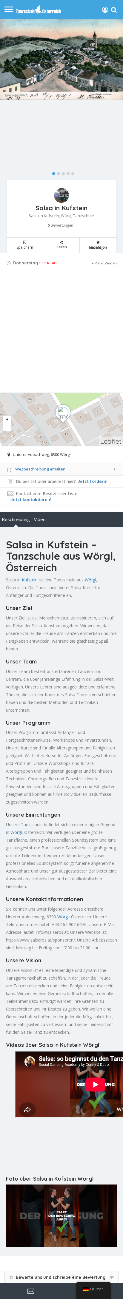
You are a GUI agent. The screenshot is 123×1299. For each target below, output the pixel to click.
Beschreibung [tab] (16, 519)
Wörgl (90, 580)
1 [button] (52, 172)
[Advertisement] (61, 331)
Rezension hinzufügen (98, 247)
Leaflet (111, 441)
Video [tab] (40, 519)
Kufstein (30, 580)
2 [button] (57, 172)
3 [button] (61, 172)
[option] (61, 59)
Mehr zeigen (105, 263)
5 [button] (71, 172)
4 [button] (66, 172)
